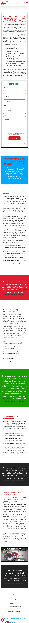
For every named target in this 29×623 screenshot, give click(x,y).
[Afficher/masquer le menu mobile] (27, 2)
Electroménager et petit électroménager (14, 609)
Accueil (14, 597)
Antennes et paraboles (14, 611)
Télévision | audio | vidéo (14, 606)
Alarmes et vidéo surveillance (14, 614)
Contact (14, 599)
